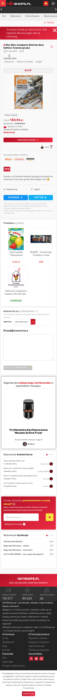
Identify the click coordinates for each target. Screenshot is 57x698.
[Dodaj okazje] (45, 3)
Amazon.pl (9, 62)
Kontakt (6, 650)
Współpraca (8, 642)
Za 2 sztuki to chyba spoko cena (18, 483)
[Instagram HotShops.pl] (41, 658)
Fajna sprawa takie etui (14, 461)
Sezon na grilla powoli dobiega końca (20, 476)
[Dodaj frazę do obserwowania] (49, 517)
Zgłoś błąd (7, 661)
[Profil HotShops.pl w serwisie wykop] (36, 658)
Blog (4, 646)
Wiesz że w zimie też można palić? (19, 468)
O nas (5, 638)
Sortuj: (8, 322)
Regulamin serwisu (38, 638)
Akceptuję (28, 694)
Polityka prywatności (38, 650)
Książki (39, 62)
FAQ (4, 658)
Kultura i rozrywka (25, 62)
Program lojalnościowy (13, 665)
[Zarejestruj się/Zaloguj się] (53, 3)
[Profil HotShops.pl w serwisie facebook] (31, 658)
